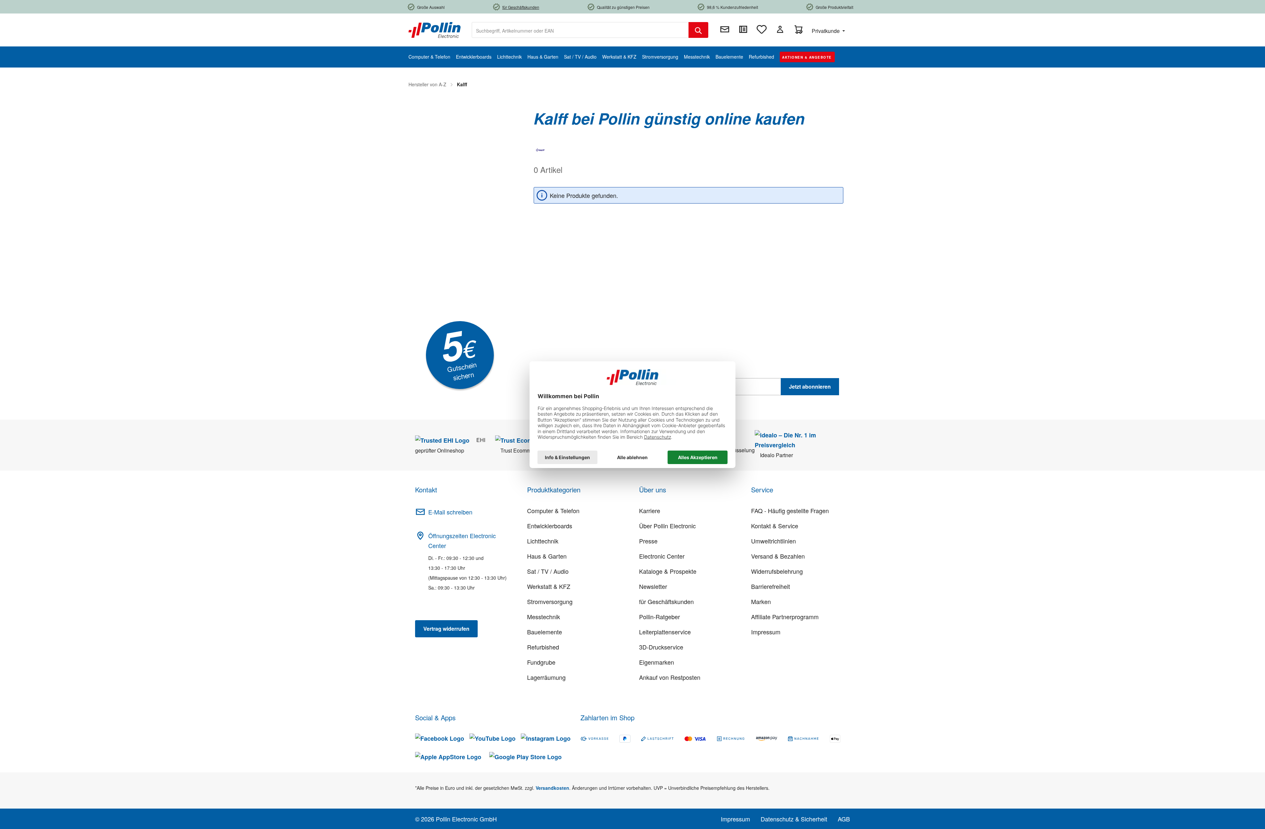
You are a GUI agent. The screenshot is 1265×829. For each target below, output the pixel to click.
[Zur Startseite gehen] (434, 29)
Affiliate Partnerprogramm (785, 616)
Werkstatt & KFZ (548, 586)
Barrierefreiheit (770, 586)
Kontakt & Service (774, 525)
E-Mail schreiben (450, 512)
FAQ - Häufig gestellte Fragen (790, 510)
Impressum (765, 631)
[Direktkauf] (743, 29)
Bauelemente (544, 631)
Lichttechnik (542, 541)
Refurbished (543, 647)
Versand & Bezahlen (778, 556)
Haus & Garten (547, 556)
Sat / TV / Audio (548, 571)
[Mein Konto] (780, 29)
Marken (761, 601)
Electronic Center (662, 556)
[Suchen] (698, 30)
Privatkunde (826, 31)
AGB (844, 819)
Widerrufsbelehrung (777, 571)
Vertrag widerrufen (446, 628)
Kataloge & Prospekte (667, 571)
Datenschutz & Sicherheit (794, 819)
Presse (648, 541)
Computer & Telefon (553, 510)
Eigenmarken (656, 662)
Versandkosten (552, 788)
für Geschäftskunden (666, 601)
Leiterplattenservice (665, 631)
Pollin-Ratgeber (659, 616)
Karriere (649, 510)
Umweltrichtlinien (773, 541)
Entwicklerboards (549, 525)
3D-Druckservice (661, 647)
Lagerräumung (546, 677)
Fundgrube (541, 662)
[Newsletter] (724, 29)
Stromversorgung (550, 601)
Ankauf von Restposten (669, 677)
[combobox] (580, 30)
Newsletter (653, 586)
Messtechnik (543, 616)
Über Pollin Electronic (667, 525)
